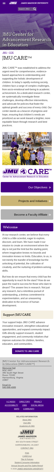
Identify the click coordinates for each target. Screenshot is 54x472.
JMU (5, 52)
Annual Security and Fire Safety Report (27, 466)
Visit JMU (27, 423)
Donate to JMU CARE (27, 351)
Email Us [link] (6, 385)
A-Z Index (10, 402)
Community (28, 409)
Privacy (38, 402)
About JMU (27, 420)
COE (11, 52)
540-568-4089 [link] (9, 387)
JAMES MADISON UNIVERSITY (30, 469)
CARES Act (27, 456)
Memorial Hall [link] (8, 368)
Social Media (37, 405)
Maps (16, 409)
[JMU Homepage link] (27, 439)
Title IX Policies (27, 459)
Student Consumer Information (27, 463)
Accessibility (11, 405)
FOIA (27, 453)
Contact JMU (27, 448)
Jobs (24, 405)
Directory (24, 402)
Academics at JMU (27, 426)
